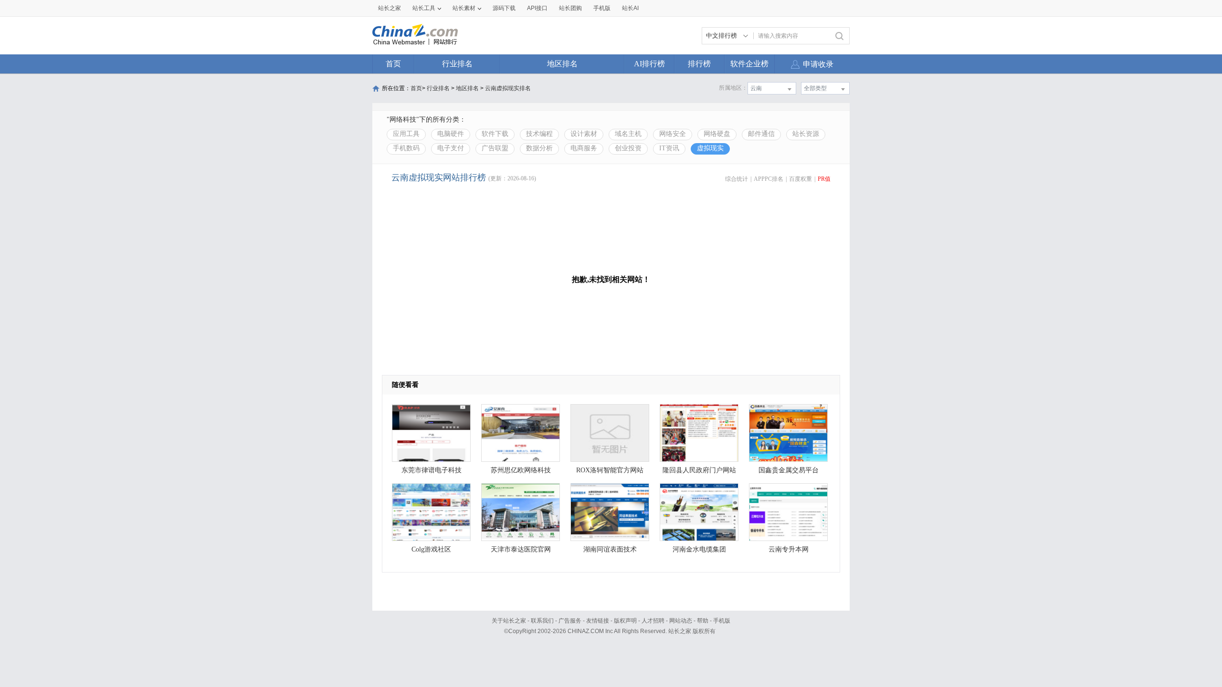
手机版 (721, 620)
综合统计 (736, 179)
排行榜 (699, 64)
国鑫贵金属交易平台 (788, 470)
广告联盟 (495, 148)
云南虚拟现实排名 (508, 88)
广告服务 (569, 620)
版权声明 (625, 620)
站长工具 (423, 8)
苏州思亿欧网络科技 (521, 470)
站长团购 (570, 8)
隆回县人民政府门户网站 (699, 470)
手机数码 (406, 148)
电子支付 (450, 148)
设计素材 (583, 133)
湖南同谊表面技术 (610, 549)
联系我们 (542, 620)
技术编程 (539, 133)
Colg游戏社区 (431, 549)
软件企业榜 (749, 64)
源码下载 (504, 8)
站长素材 (464, 8)
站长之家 (389, 8)
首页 (393, 64)
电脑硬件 (450, 133)
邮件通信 (761, 133)
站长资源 (805, 133)
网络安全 (672, 133)
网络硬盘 (717, 133)
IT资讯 (669, 148)
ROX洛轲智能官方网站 (609, 470)
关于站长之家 (509, 620)
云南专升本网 (789, 549)
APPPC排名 (768, 179)
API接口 (537, 8)
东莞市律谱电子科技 (431, 470)
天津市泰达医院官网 (521, 549)
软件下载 (495, 133)
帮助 (702, 620)
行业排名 (457, 64)
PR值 (824, 179)
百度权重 (800, 179)
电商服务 (583, 148)
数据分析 (539, 148)
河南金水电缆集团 (699, 549)
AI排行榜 (649, 64)
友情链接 (597, 620)
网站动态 (680, 620)
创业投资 (628, 148)
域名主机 (628, 133)
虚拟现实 (710, 148)
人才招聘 (653, 620)
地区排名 (562, 64)
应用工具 (406, 133)
